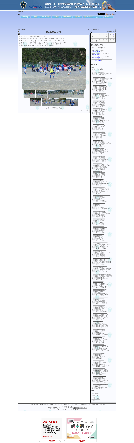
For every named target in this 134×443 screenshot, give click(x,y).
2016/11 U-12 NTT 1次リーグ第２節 (100, 326)
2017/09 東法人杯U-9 (97, 357)
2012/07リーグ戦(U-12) (98, 90)
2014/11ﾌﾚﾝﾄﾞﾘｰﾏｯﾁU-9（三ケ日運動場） (101, 213)
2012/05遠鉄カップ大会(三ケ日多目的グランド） (103, 78)
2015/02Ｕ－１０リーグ (98, 222)
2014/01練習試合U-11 (97, 176)
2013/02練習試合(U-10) (98, 129)
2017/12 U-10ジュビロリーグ (99, 368)
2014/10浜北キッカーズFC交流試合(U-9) (101, 208)
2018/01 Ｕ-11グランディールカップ (100, 370)
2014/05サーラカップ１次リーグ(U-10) (101, 189)
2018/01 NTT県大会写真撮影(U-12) (100, 371)
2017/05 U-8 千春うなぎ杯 (98, 344)
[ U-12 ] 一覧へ (22, 29)
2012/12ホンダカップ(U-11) (98, 118)
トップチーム (65, 404)
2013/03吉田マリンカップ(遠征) (99, 135)
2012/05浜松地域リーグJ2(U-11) (99, 74)
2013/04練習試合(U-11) (98, 140)
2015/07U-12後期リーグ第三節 (99, 248)
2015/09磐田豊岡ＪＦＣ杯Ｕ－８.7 (100, 266)
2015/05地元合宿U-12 (97, 235)
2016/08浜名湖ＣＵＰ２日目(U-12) (100, 313)
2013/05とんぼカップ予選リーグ (99, 141)
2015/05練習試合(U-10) (98, 238)
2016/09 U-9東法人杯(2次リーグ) (100, 316)
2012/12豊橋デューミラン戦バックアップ (101, 120)
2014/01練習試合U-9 (97, 177)
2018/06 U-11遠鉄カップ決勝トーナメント (101, 380)
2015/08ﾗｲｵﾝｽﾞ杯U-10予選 (98, 253)
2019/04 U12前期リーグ (98, 386)
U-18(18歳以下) (54, 404)
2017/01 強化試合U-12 (98, 332)
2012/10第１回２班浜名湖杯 (99, 105)
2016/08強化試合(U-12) (98, 310)
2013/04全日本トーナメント (99, 138)
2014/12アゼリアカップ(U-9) (99, 216)
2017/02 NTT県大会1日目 (98, 333)
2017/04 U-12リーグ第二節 (98, 341)
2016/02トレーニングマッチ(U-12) (100, 286)
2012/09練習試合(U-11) (98, 97)
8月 (98, 29)
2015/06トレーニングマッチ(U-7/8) (100, 241)
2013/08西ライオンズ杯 (98, 154)
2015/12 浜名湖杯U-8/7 (98, 282)
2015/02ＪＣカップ (97, 221)
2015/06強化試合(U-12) (98, 243)
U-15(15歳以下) (44, 404)
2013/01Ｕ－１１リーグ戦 (98, 122)
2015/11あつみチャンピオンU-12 (100, 271)
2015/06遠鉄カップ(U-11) (98, 245)
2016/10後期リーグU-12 (98, 321)
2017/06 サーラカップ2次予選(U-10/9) (101, 346)
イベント (102, 404)
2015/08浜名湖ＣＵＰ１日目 (99, 254)
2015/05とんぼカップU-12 (98, 234)
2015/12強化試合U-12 (97, 279)
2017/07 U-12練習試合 (98, 354)
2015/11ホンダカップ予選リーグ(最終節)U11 (102, 274)
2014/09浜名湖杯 (96, 205)
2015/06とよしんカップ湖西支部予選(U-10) (102, 244)
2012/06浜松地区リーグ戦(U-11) (99, 80)
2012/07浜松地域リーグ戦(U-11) (99, 91)
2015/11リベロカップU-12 (98, 272)
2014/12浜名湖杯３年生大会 (99, 217)
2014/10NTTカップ (97, 206)
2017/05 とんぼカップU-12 (98, 342)
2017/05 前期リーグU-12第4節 (99, 345)
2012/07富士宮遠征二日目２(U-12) (100, 86)
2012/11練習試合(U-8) (54, 32)
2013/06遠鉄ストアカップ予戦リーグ (100, 149)
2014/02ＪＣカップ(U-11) (98, 179)
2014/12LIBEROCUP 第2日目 (99, 215)
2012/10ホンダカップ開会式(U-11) (100, 109)
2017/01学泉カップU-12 (98, 331)
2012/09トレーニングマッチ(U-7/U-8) (100, 95)
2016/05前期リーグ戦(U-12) (99, 301)
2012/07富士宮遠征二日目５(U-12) (100, 89)
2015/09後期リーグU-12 (98, 263)
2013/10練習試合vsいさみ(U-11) (99, 160)
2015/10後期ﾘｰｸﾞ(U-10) (98, 270)
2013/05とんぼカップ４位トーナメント (101, 142)
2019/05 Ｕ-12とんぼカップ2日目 (99, 47)
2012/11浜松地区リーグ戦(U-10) (99, 114)
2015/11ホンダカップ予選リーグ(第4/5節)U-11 (102, 275)
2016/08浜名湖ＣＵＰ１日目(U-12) (100, 311)
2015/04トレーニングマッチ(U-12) (100, 227)
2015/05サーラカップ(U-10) (99, 232)
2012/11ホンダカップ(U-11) (98, 111)
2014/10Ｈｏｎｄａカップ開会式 (99, 209)
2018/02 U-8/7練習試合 (98, 377)
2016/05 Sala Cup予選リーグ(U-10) (100, 296)
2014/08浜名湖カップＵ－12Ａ (99, 199)
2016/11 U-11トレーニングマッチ (100, 324)
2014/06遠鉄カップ (97, 192)
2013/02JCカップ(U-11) (98, 128)
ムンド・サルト (93, 404)
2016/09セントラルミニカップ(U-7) (100, 314)
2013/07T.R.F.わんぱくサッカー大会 (100, 151)
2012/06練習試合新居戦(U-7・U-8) (100, 81)
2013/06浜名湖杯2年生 (98, 145)
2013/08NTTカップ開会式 (98, 152)
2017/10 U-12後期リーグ (98, 361)
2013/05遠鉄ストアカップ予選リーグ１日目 (102, 143)
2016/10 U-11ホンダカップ (98, 319)
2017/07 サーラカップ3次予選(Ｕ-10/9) (101, 350)
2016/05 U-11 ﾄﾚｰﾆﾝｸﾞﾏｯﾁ (98, 298)
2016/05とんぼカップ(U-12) (99, 300)
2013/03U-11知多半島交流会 (99, 132)
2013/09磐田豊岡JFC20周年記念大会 (100, 159)
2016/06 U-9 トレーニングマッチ (100, 302)
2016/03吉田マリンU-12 (98, 291)
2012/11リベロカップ (97, 110)
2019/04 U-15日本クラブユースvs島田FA (101, 56)
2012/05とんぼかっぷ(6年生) (99, 72)
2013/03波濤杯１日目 (97, 136)
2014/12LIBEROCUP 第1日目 (99, 214)
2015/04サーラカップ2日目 (98, 224)
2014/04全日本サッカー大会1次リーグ (101, 183)
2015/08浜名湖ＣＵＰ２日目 (99, 255)
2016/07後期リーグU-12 (98, 309)
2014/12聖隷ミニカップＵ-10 (99, 219)
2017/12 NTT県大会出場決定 (99, 366)
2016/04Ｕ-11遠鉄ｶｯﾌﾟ (98, 292)
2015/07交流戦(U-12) (97, 251)
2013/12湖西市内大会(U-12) (99, 174)
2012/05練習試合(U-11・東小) (99, 77)
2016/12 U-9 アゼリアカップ (99, 330)
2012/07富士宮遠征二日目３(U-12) (100, 87)
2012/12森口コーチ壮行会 (98, 119)
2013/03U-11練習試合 (97, 134)
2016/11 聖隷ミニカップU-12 (99, 329)
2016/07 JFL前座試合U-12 (98, 306)
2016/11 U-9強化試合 (97, 327)
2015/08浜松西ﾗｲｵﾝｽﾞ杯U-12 (99, 256)
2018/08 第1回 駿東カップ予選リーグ (100, 384)
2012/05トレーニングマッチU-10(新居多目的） (102, 73)
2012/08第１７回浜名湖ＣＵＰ (99, 94)
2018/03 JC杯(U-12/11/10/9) (99, 378)
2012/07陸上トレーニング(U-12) (99, 93)
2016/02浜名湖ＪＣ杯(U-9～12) (99, 287)
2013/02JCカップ (97, 127)
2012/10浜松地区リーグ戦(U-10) (99, 104)
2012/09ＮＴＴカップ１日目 (99, 96)
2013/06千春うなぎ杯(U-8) (98, 144)
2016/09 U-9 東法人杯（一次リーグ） (100, 317)
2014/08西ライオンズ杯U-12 (99, 203)
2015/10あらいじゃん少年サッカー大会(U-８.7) (102, 269)
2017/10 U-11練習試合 (97, 358)
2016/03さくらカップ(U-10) (99, 290)
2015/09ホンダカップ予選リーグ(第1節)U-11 (102, 261)
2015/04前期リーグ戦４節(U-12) (99, 230)
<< (91, 29)
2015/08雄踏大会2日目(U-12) (99, 260)
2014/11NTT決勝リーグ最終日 (99, 212)
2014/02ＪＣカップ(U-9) (98, 180)
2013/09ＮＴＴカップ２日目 (99, 157)
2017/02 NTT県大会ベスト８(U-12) (100, 334)
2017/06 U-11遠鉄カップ (98, 347)
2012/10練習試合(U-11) (98, 106)
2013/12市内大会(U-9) (97, 171)
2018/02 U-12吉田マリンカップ (99, 376)
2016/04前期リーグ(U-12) (98, 295)
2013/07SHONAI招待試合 (98, 150)
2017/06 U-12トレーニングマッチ (100, 348)
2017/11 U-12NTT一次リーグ (99, 364)
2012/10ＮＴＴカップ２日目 (99, 102)
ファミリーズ (83, 404)
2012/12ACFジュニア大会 (98, 117)
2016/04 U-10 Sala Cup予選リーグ (100, 293)
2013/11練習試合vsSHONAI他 (99, 166)
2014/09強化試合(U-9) (97, 204)
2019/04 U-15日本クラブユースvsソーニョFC (102, 58)
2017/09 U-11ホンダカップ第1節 (99, 356)
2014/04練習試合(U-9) (97, 184)
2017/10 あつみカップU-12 (98, 359)
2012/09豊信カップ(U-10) (98, 101)
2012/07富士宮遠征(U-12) (98, 83)
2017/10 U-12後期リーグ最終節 (99, 362)
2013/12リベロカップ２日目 (99, 173)
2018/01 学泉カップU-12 (98, 372)
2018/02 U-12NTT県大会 (98, 374)
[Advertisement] (65, 23)
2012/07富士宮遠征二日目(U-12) (99, 85)
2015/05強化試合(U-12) (98, 236)
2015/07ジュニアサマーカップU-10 (100, 246)
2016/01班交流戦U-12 (97, 285)
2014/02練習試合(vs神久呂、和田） (100, 181)
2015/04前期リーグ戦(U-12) (99, 228)
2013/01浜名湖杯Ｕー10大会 (99, 125)
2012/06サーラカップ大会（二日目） (100, 79)
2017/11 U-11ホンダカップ (98, 363)
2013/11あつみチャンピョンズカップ (100, 164)
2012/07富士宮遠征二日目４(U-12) (100, 88)
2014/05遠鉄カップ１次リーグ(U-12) (100, 191)
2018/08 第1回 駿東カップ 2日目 (100, 382)
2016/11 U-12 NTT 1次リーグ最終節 (100, 325)
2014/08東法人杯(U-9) (97, 198)
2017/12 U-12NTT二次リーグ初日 (100, 369)
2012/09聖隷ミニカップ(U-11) (99, 99)
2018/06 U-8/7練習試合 (98, 381)
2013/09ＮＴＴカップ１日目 (99, 156)
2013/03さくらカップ (97, 130)
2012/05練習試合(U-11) (98, 75)
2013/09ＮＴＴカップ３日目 (99, 158)
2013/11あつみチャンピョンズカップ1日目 (101, 165)
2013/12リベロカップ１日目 (99, 172)
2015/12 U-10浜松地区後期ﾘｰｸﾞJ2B (100, 278)
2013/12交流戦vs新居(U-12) (99, 169)
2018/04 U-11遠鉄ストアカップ (99, 379)
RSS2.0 (109, 14)
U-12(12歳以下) (33, 404)
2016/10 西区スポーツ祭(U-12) (99, 323)
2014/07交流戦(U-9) (97, 193)
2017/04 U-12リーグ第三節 (98, 340)
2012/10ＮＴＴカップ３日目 (99, 103)
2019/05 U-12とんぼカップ (98, 50)
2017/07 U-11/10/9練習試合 (98, 353)
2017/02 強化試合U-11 (97, 337)
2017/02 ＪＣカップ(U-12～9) (99, 335)
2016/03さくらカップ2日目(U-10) (100, 289)
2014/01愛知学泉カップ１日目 (99, 175)
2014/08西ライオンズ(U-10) (99, 200)
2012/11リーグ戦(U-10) (98, 113)
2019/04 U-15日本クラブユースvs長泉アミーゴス (102, 53)
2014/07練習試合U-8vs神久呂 (99, 196)
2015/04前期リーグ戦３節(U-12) (99, 229)
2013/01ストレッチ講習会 (98, 126)
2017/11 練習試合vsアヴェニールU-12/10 (101, 365)
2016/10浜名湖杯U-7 (97, 322)
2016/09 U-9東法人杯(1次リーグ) (100, 315)
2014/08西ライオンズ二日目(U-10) (100, 201)
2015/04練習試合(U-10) (98, 231)
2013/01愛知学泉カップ (98, 121)
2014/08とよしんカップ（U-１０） (100, 197)
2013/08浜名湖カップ (97, 153)
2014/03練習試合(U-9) (97, 182)
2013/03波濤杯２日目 (97, 137)
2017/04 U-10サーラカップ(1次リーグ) (101, 339)
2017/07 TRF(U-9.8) (97, 351)
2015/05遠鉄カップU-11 (98, 239)
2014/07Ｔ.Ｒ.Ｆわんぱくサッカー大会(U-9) (102, 195)
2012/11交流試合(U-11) (98, 112)
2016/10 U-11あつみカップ (98, 318)
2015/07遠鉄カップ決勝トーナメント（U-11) (102, 252)
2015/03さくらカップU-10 (98, 223)
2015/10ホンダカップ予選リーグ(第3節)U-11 (102, 268)
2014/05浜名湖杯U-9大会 (98, 190)
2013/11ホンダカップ (97, 162)
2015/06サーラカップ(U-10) (99, 240)
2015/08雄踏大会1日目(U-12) (99, 259)
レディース (74, 404)
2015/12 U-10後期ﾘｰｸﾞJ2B (98, 277)
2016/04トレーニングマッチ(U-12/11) (100, 294)
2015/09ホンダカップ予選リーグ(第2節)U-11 (102, 262)
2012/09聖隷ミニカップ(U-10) (99, 98)
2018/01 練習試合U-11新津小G (99, 373)
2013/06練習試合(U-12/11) (98, 148)
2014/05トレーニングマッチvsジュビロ (101, 188)
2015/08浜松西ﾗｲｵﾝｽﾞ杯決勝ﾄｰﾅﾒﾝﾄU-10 (101, 258)
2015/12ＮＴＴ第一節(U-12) (99, 283)
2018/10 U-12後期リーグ (98, 385)
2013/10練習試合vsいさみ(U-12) (99, 161)
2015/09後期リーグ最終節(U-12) (99, 264)
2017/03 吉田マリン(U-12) (98, 338)
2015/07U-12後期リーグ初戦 (99, 247)
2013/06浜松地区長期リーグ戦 (99, 146)
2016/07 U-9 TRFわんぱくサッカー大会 (101, 307)
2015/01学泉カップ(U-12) (98, 220)
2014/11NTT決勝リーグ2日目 (99, 211)
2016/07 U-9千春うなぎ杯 (99, 308)
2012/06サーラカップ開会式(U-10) (100, 82)
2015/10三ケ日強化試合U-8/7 (99, 267)
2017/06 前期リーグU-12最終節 (99, 349)
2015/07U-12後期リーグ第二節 (99, 250)
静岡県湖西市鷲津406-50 (80, 408)
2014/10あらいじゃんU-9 (98, 207)
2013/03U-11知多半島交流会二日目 (100, 133)
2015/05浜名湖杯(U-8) (97, 237)
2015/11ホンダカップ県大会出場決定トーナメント (103, 276)
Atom (114, 14)
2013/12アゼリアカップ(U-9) (99, 168)
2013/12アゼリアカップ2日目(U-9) (100, 167)
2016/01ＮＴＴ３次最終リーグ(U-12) (100, 284)
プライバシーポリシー (67, 406)
